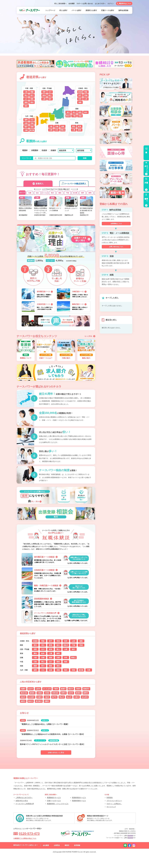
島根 (26, 102)
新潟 (44, 95)
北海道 (80, 92)
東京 (68, 112)
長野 (44, 92)
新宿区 (32, 693)
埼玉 (74, 112)
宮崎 (31, 127)
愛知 (73, 126)
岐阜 (79, 126)
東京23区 (24, 693)
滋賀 (62, 126)
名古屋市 (31, 697)
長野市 (63, 693)
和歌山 (62, 130)
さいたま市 (47, 689)
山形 (85, 99)
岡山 (26, 95)
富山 (49, 95)
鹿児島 (32, 130)
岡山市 (61, 697)
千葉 (74, 116)
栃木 (85, 112)
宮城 (85, 95)
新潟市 (78, 693)
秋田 (79, 99)
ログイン (111, 3)
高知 (31, 102)
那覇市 (47, 701)
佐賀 (26, 123)
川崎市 (78, 689)
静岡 (79, 130)
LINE (125, 845)
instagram (134, 845)
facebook (129, 845)
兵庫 (50, 130)
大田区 (47, 693)
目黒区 (39, 693)
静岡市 (85, 693)
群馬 (79, 112)
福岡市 (23, 701)
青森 (85, 92)
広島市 (76, 697)
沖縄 (26, 130)
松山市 (69, 697)
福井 (49, 99)
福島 (79, 102)
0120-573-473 (29, 833)
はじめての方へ (100, 3)
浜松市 (23, 697)
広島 (26, 92)
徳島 (31, 99)
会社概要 (72, 3)
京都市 (39, 697)
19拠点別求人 (75, 184)
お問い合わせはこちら (116, 246)
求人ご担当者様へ (60, 3)
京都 (56, 126)
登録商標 (130, 835)
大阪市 (47, 697)
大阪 (50, 126)
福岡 (26, 120)
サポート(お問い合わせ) (85, 3)
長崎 (31, 123)
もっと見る (88, 336)
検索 (84, 158)
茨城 (79, 116)
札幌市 (23, 689)
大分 (31, 120)
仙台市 (30, 689)
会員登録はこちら (116, 223)
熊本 (26, 127)
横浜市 (70, 689)
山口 (26, 99)
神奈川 (68, 116)
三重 (73, 130)
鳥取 (26, 106)
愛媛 (31, 92)
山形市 (38, 689)
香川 (31, 95)
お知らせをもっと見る (56, 752)
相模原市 (86, 689)
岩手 (79, 95)
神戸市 (54, 697)
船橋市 (63, 689)
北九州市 (85, 697)
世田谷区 (55, 693)
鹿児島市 (39, 701)
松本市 (71, 693)
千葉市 (56, 689)
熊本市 (30, 701)
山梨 (44, 99)
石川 (49, 92)
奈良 (56, 130)
